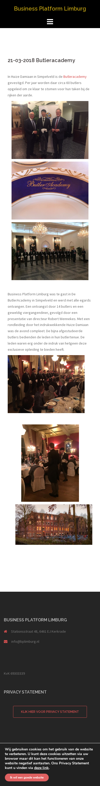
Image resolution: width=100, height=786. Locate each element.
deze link (41, 767)
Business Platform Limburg (50, 8)
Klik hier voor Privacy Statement (50, 712)
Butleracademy (75, 76)
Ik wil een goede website (27, 777)
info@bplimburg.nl (25, 641)
